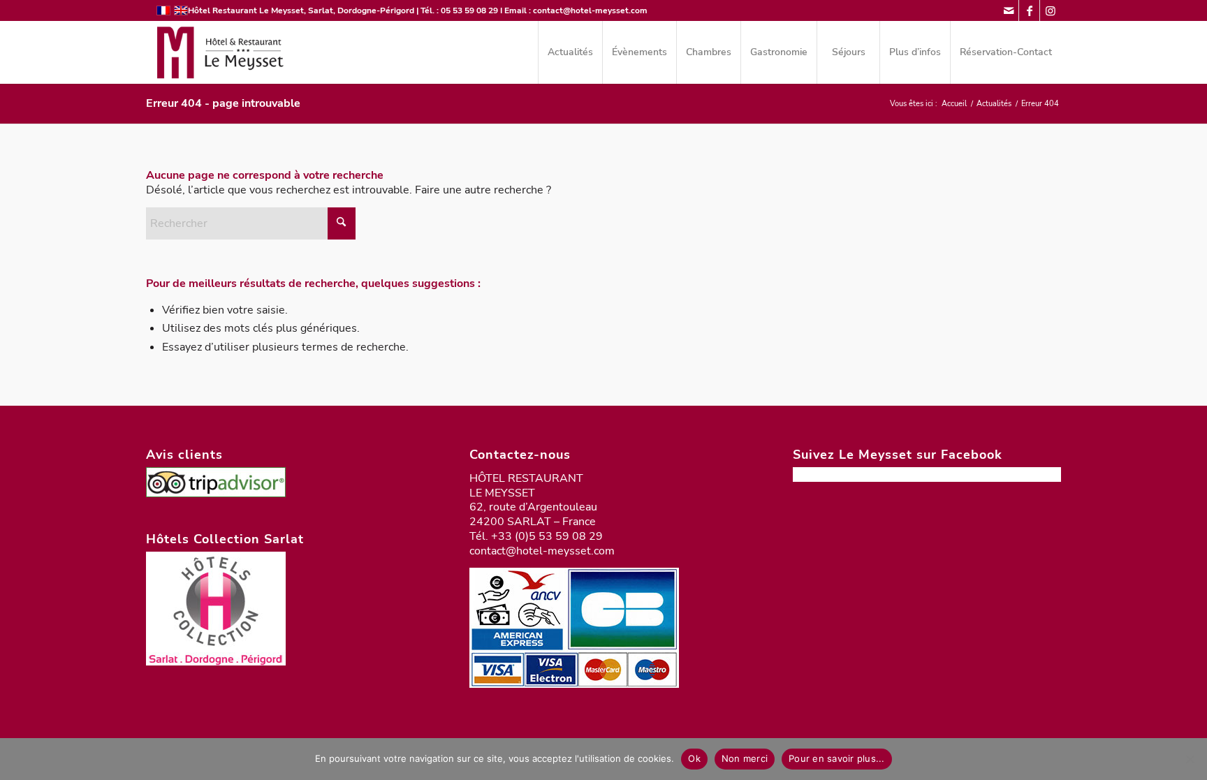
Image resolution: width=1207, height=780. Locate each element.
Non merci (745, 758)
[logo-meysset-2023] (218, 52)
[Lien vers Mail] (1008, 10)
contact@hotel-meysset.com (590, 10)
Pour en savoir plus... (837, 758)
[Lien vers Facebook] (1029, 10)
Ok (694, 758)
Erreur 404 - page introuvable (223, 103)
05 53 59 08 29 (469, 10)
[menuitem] (570, 52)
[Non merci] (1190, 759)
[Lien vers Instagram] (1050, 10)
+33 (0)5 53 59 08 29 (547, 536)
